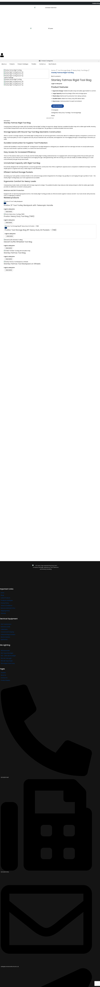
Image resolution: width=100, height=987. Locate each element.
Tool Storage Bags (64, 70)
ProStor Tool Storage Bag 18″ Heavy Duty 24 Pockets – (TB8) (30, 230)
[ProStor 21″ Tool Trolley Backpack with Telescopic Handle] (13, 201)
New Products (52, 64)
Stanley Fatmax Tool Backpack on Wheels (22, 264)
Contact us (42, 64)
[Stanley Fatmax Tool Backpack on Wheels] (16, 261)
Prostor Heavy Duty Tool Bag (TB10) (19, 216)
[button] (50, 60)
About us (4, 64)
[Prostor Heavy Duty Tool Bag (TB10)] (14, 214)
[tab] (50, 118)
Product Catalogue (23, 64)
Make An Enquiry (57, 106)
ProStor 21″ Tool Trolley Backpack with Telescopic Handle (28, 205)
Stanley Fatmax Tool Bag (15, 253)
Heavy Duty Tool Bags (80, 70)
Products (12, 64)
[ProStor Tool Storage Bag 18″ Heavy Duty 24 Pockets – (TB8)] (22, 226)
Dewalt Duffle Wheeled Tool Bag (18, 242)
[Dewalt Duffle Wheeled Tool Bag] (13, 239)
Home (53, 70)
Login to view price (56, 83)
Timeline (33, 64)
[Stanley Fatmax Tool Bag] (17, 250)
